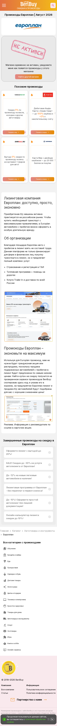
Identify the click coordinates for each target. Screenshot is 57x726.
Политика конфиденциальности (41, 693)
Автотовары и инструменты (39, 530)
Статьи (4, 693)
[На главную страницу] (28, 668)
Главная (4, 530)
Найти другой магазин (28, 77)
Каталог (16, 530)
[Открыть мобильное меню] (4, 5)
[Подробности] (49, 452)
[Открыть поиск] (53, 5)
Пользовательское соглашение (41, 689)
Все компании (7, 689)
